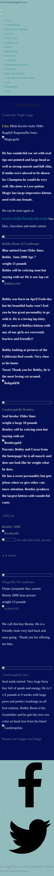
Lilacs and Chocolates (15, 73)
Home (8, 20)
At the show (11, 69)
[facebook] (30, 810)
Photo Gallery (12, 51)
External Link (11, 86)
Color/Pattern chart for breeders (20, 77)
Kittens (9, 46)
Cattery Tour (11, 38)
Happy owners (12, 42)
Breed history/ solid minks (17, 29)
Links (8, 82)
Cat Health (11, 60)
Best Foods (10, 55)
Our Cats (10, 33)
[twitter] (30, 859)
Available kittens (13, 24)
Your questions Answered (17, 64)
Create (25, 871)
